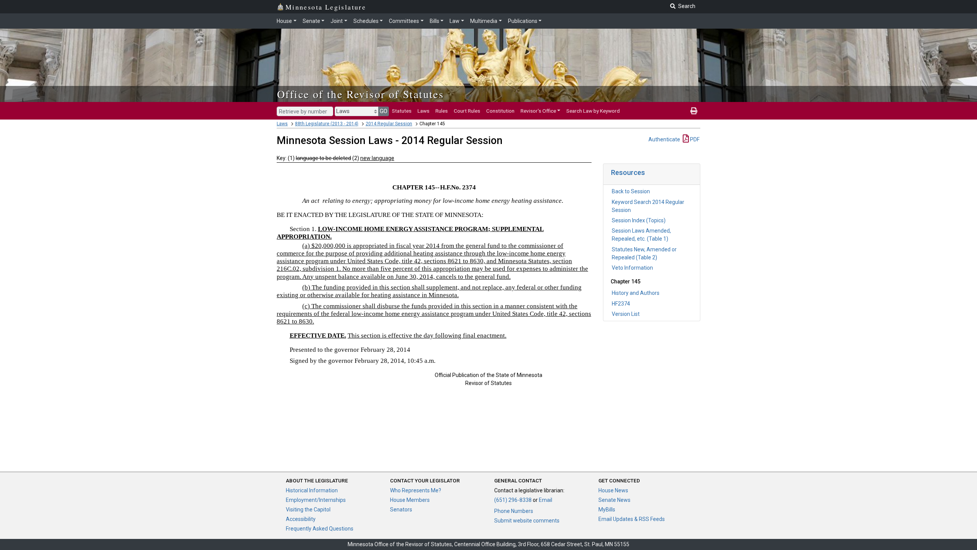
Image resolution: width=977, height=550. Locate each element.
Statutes (401, 111)
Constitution (500, 111)
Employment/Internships (316, 500)
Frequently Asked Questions (319, 529)
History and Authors (635, 293)
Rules (441, 111)
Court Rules (467, 111)
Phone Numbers (513, 511)
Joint (337, 21)
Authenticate (664, 139)
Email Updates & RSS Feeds (631, 519)
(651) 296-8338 (513, 500)
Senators (401, 509)
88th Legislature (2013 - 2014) (326, 123)
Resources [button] (628, 172)
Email (545, 500)
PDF (694, 139)
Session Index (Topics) (639, 220)
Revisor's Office (538, 111)
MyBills (606, 509)
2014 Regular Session (389, 123)
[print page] (693, 110)
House (284, 21)
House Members (410, 500)
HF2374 (621, 304)
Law (454, 21)
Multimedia (483, 21)
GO (383, 111)
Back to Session (631, 191)
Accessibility (301, 519)
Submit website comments (526, 521)
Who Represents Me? (415, 490)
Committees (404, 21)
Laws (423, 111)
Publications (522, 21)
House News (613, 490)
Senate (311, 21)
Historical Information (312, 490)
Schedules (366, 21)
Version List (626, 314)
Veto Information (632, 268)
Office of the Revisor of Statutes (360, 94)
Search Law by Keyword (593, 111)
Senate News (614, 500)
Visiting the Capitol (308, 509)
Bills (434, 21)
